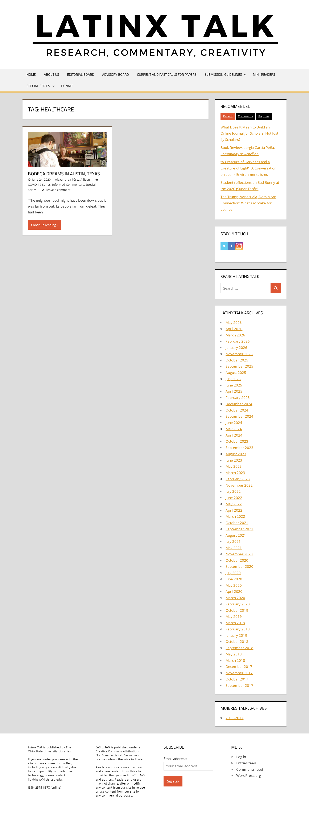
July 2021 (233, 541)
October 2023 (237, 441)
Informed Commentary (68, 185)
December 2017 (239, 666)
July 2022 (233, 491)
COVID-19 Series (39, 185)
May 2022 (234, 504)
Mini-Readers (264, 74)
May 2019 (234, 616)
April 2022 (234, 510)
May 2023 (234, 466)
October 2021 (237, 522)
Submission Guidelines (223, 74)
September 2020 (239, 566)
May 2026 (234, 322)
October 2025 (237, 360)
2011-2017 (234, 717)
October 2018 (237, 641)
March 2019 (235, 622)
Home (31, 74)
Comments (245, 116)
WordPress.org (248, 775)
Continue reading (43, 225)
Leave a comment (58, 190)
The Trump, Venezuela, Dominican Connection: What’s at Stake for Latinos (248, 203)
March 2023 (235, 472)
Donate (67, 85)
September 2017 (239, 685)
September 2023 (239, 447)
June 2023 (234, 460)
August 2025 (236, 372)
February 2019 (238, 629)
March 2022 (235, 516)
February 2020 (238, 604)
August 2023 (236, 453)
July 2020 (233, 572)
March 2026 (235, 335)
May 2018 (234, 654)
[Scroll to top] (302, 823)
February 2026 (238, 341)
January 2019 (236, 635)
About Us (51, 74)
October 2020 (237, 560)
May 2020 (234, 585)
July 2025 (233, 378)
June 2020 (234, 579)
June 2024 (234, 422)
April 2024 (234, 435)
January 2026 (236, 347)
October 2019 (237, 610)
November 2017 (239, 672)
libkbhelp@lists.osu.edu (45, 779)
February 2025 (238, 397)
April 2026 (234, 328)
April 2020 (234, 591)
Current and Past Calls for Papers (167, 74)
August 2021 (236, 535)
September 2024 (239, 416)
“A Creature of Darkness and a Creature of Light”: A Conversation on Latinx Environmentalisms (248, 168)
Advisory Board (115, 74)
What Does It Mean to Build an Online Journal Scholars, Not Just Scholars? (249, 133)
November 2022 (239, 485)
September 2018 (239, 647)
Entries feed (246, 763)
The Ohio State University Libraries (49, 749)
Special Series (38, 85)
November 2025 (239, 353)
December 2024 (239, 403)
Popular (263, 116)
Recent (228, 116)
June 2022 (234, 497)
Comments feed (249, 769)
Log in (241, 756)
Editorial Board (80, 74)
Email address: (175, 758)
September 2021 (239, 529)
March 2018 (235, 660)
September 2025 (239, 366)
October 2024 (237, 410)
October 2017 (237, 679)
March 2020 (235, 597)
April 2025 (234, 391)
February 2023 (238, 479)
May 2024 (234, 428)
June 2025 (234, 385)
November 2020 (239, 554)
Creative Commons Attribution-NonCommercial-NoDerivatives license (117, 755)
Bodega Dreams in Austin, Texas (64, 173)
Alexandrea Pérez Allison (72, 179)
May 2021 (234, 547)
